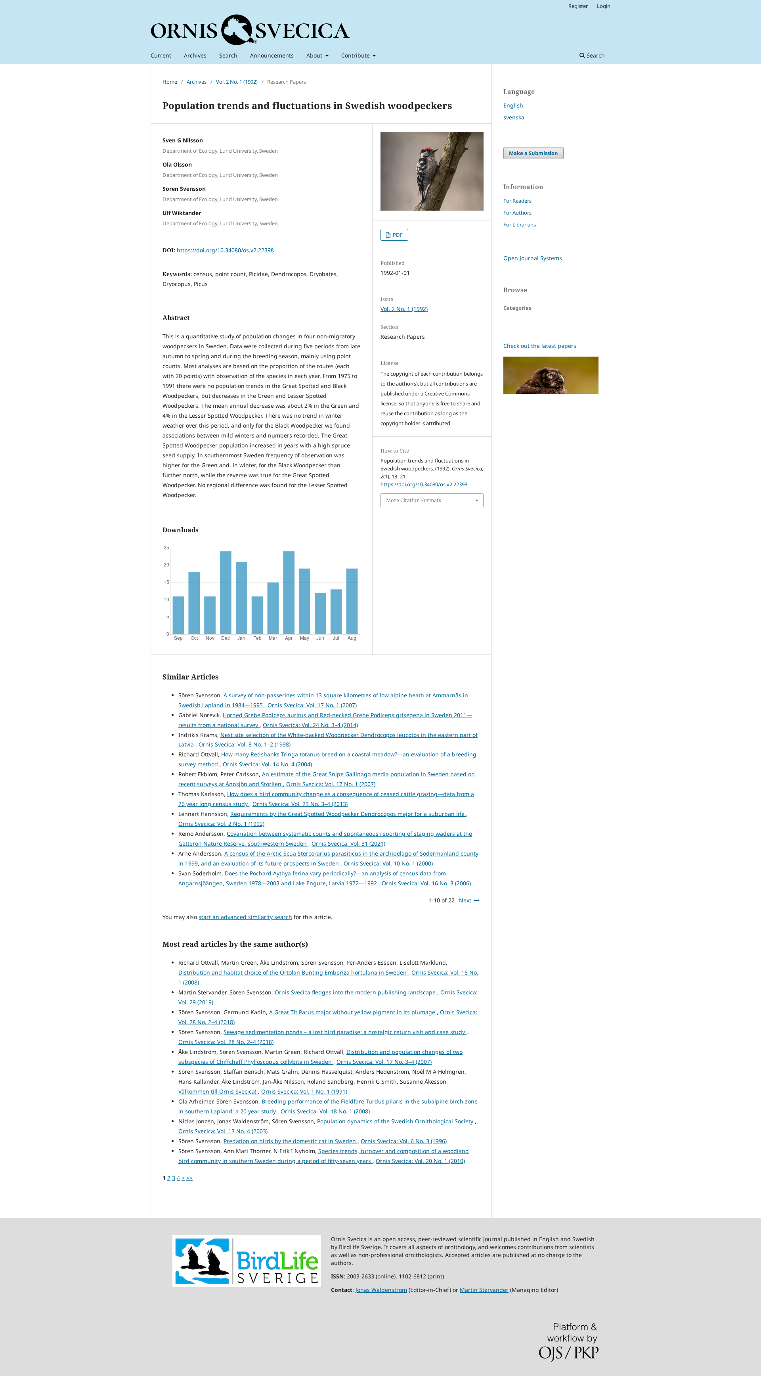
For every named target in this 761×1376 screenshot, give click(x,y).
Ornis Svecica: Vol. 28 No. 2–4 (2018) (225, 1042)
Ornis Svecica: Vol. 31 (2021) (348, 843)
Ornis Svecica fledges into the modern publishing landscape (356, 992)
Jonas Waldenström (381, 1289)
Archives (195, 55)
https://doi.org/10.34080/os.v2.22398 (225, 250)
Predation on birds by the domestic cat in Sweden (291, 1141)
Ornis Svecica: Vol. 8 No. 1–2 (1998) (245, 744)
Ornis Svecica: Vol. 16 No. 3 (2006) (426, 883)
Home (170, 81)
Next (465, 900)
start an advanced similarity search (245, 917)
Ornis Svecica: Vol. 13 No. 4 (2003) (223, 1131)
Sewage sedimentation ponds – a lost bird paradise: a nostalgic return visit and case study (345, 1032)
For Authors (517, 212)
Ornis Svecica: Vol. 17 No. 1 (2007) (312, 705)
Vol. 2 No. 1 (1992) (237, 81)
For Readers (517, 200)
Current (161, 55)
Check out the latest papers (539, 345)
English (513, 105)
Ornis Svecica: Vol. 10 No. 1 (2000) (388, 863)
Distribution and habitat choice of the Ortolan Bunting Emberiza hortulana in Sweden (293, 972)
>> (189, 1178)
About (315, 55)
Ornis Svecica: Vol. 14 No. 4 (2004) (267, 764)
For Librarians (519, 224)
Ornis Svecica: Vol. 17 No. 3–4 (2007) (384, 1061)
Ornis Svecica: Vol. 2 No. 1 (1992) (221, 823)
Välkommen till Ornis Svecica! (218, 1091)
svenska (513, 117)
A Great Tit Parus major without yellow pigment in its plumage (353, 1012)
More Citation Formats (413, 500)
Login (603, 6)
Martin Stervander (484, 1289)
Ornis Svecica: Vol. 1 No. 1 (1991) (304, 1091)
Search (228, 55)
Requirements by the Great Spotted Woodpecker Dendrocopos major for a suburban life (348, 814)
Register (578, 6)
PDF (397, 234)
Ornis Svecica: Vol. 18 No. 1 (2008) (325, 1111)
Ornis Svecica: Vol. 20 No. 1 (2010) (420, 1161)
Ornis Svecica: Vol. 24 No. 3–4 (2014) (310, 725)
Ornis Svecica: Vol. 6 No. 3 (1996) (404, 1141)
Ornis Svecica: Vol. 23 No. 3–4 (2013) (300, 804)
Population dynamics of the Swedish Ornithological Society (396, 1121)
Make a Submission (533, 153)
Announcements (272, 55)
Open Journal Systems (532, 258)
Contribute (356, 55)
